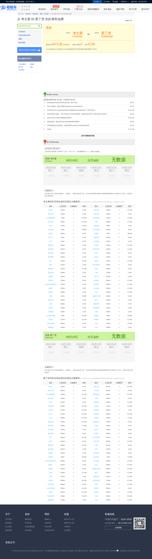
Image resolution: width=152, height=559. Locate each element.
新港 (50, 226)
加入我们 (8, 526)
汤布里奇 (51, 300)
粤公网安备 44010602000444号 (129, 551)
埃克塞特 (96, 280)
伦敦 (31, 67)
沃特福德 (51, 312)
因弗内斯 (96, 304)
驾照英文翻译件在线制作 (28, 50)
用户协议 (28, 523)
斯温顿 (51, 292)
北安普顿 (51, 229)
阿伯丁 (51, 210)
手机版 (107, 1)
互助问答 (48, 523)
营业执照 (71, 551)
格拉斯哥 (96, 284)
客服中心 (48, 519)
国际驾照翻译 (93, 9)
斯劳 (50, 265)
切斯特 (96, 261)
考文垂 (46, 14)
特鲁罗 (51, 308)
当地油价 (22, 31)
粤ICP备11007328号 (81, 551)
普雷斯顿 (51, 257)
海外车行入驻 (69, 519)
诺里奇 (51, 233)
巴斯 (96, 222)
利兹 (96, 312)
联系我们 (8, 523)
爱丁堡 (21, 67)
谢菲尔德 (51, 214)
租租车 (8, 8)
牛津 (50, 241)
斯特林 (51, 280)
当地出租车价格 (24, 35)
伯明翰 (32, 64)
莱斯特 (96, 315)
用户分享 (133, 9)
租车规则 (28, 530)
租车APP (145, 9)
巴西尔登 (96, 210)
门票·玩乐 (79, 9)
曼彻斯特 (51, 269)
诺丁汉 (51, 237)
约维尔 (51, 319)
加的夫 (96, 257)
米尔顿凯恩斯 (50, 218)
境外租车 (42, 9)
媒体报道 (8, 530)
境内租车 (54, 9)
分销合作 (67, 526)
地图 (20, 39)
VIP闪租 (66, 9)
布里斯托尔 (96, 249)
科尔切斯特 (96, 265)
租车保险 (107, 9)
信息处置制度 (30, 526)
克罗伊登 (96, 214)
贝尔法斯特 (22, 64)
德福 (50, 296)
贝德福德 (96, 226)
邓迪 (96, 269)
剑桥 (96, 253)
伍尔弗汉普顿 (50, 315)
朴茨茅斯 (51, 253)
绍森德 (51, 276)
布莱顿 (96, 245)
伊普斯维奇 (96, 308)
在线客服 (118, 528)
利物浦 (96, 319)
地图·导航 (120, 9)
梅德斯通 (51, 327)
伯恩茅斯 (96, 237)
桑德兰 (51, 288)
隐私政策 (28, 519)
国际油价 (35, 14)
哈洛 (96, 292)
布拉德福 (96, 241)
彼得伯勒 (51, 245)
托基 (50, 304)
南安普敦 (51, 272)
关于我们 (8, 519)
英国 (41, 14)
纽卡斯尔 (21, 70)
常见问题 (48, 526)
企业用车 (67, 530)
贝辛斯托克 (96, 218)
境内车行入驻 (69, 523)
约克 (96, 327)
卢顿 (96, 272)
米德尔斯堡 (50, 323)
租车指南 (22, 42)
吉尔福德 (96, 288)
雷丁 (50, 261)
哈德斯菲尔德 (96, 296)
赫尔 (96, 300)
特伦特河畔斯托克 (50, 284)
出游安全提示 (50, 530)
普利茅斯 (51, 249)
